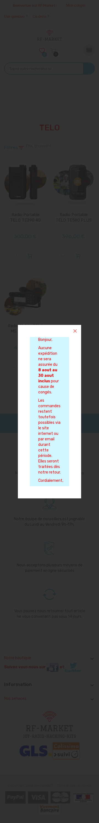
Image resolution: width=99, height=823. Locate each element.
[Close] (75, 331)
